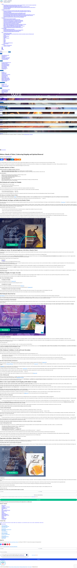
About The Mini (4, 525)
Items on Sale (4, 538)
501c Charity (29, 566)
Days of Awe (63, 202)
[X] (8, 159)
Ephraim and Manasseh (9, 363)
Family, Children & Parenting (6, 510)
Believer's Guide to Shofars (5, 78)
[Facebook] (1, 159)
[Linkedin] (12, 159)
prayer (31, 522)
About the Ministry (13, 5)
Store (2, 32)
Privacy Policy (22, 555)
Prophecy (3, 517)
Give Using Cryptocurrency (7, 12)
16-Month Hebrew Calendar (8, 33)
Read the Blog (4, 528)
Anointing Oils (4, 537)
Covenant (3, 506)
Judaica (5, 40)
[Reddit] (16, 159)
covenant (4, 522)
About (3, 4)
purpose (33, 522)
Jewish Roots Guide (4, 75)
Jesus (16, 522)
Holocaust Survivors (15, 16)
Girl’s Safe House (19, 14)
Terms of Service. (33, 496)
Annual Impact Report (5, 59)
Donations (5, 37)
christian (1, 522)
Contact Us (3, 44)
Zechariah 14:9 (30, 287)
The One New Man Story (7, 8)
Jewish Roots (4, 513)
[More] (19, 159)
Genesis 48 (2, 366)
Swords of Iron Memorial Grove (17, 10)
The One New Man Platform (19, 7)
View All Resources (4, 531)
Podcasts (1, 546)
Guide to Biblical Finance (15, 24)
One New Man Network (12, 30)
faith (6, 522)
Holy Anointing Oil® (7, 34)
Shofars (5, 41)
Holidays (3, 512)
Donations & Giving (17, 11)
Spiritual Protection (13, 27)
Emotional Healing (4, 508)
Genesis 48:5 (36, 363)
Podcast (3, 516)
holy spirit (11, 522)
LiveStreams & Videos (11, 31)
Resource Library (12, 19)
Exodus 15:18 (13, 281)
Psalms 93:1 (22, 285)
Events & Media (4, 28)
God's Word (8, 522)
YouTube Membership (6, 546)
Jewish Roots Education (5, 536)
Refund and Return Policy (23, 566)
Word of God (41, 522)
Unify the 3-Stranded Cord (12, 26)
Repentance (3, 260)
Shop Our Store (4, 535)
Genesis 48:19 (25, 368)
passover (28, 522)
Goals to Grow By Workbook (6, 74)
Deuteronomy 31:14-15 (20, 377)
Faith (2, 509)
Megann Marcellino (9, 156)
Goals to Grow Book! (5, 90)
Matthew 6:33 (26, 393)
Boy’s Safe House (18, 15)
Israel (14, 522)
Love (22, 522)
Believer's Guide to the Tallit (6, 79)
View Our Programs (4, 533)
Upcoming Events (9, 29)
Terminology (16, 6)
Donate (3, 49)
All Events (31, 134)
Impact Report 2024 (4, 527)
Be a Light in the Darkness (14, 13)
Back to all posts (3, 149)
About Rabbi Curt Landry (5, 55)
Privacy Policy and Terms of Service (14, 566)
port (6, 532)
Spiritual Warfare (4, 518)
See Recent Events (26, 134)
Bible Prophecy (4, 505)
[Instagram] (5, 159)
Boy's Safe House (4, 67)
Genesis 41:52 (44, 362)
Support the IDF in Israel (5, 64)
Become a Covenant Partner (6, 534)
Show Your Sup (4, 532)
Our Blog (10, 18)
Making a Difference (5, 514)
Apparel (5, 35)
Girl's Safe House (4, 66)
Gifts (4, 38)
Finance (3, 511)
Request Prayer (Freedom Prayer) (6, 529)
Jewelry (5, 39)
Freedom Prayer (13, 20)
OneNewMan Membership (13, 546)
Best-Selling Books (6, 36)
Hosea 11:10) (35, 373)
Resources (3, 17)
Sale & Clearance (6, 43)
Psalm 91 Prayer (11, 23)
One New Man (4, 515)
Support (3, 9)
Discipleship (3, 507)
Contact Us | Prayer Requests (8, 45)
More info (1, 101)
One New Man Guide (12, 22)
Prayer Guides (4, 530)
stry (6, 525)
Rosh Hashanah (2, 295)
